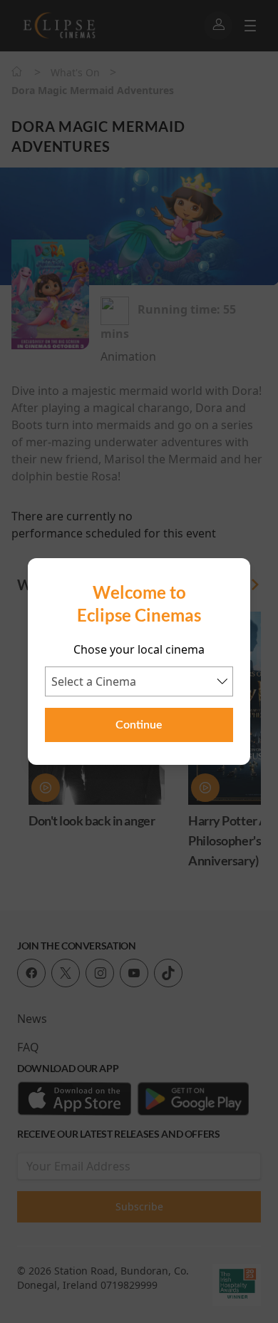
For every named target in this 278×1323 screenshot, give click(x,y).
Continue (139, 725)
